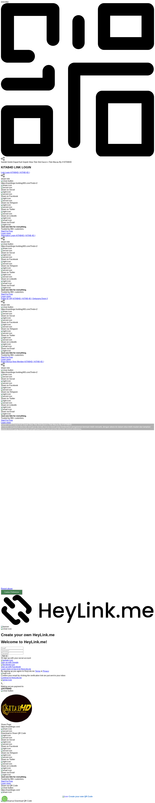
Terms (37, 671)
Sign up (4, 656)
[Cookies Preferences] (5, 799)
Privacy (46, 671)
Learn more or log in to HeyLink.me (16, 669)
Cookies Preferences (11, 592)
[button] (77, 514)
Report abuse (7, 589)
